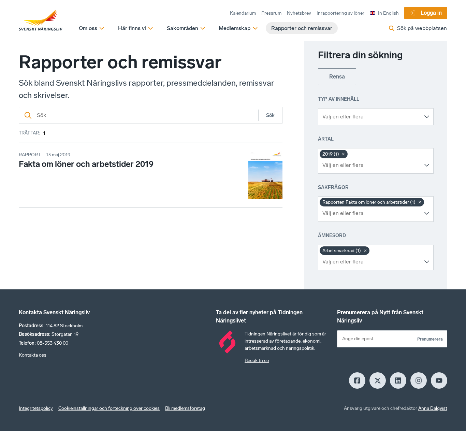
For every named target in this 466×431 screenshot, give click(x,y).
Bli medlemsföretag (185, 408)
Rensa (337, 76)
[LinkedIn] (398, 380)
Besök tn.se (257, 360)
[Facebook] (357, 380)
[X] (377, 380)
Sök (270, 115)
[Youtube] (439, 380)
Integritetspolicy (36, 408)
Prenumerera (430, 339)
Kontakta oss (32, 355)
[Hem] (40, 20)
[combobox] (371, 117)
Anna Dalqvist (432, 408)
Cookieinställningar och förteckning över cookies (109, 408)
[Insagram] (418, 380)
